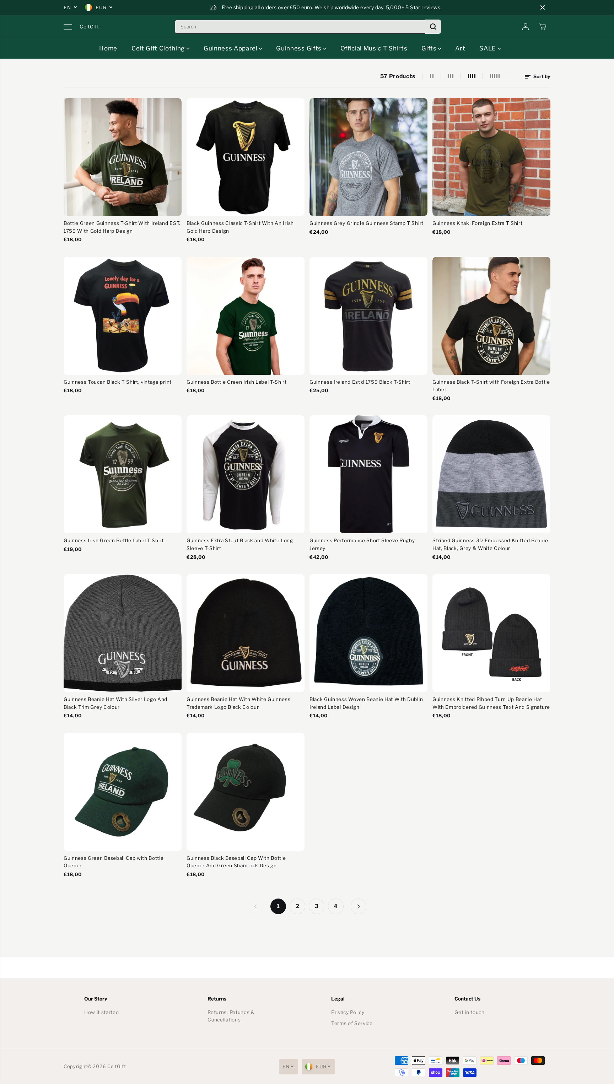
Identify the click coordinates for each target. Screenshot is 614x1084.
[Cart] (542, 26)
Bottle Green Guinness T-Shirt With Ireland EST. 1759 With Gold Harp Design (122, 227)
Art (460, 48)
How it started (101, 1012)
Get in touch (469, 1012)
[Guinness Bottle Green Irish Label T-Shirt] (246, 316)
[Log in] (525, 26)
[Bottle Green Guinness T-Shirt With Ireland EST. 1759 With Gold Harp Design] (123, 157)
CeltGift (116, 1066)
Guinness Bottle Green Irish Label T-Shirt (237, 382)
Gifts (429, 48)
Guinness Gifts (299, 48)
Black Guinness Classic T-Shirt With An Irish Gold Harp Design (240, 227)
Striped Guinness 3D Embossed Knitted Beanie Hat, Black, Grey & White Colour (490, 544)
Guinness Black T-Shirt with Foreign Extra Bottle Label (491, 386)
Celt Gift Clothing (159, 48)
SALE (488, 48)
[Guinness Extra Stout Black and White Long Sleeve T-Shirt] (246, 474)
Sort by (541, 76)
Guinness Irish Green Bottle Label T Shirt (114, 540)
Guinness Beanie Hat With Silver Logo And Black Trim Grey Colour (115, 703)
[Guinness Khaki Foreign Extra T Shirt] (491, 157)
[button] (68, 27)
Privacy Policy (348, 1012)
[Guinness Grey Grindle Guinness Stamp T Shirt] (368, 157)
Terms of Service (352, 1023)
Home (108, 48)
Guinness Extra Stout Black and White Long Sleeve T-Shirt (240, 544)
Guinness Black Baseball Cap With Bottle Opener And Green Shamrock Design (236, 862)
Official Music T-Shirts (374, 48)
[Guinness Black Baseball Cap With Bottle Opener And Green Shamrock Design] (246, 792)
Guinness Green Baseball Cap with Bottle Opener (113, 862)
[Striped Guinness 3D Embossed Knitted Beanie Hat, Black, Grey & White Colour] (491, 474)
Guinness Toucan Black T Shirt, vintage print (118, 382)
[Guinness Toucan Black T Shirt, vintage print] (123, 316)
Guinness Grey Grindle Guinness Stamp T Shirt (366, 223)
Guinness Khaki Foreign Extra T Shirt (477, 223)
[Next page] (358, 906)
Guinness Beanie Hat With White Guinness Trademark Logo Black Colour (238, 703)
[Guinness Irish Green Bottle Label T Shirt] (123, 474)
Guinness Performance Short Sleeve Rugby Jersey (362, 544)
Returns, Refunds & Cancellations (231, 1016)
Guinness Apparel (231, 48)
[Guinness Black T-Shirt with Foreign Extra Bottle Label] (491, 316)
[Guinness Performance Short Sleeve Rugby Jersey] (368, 474)
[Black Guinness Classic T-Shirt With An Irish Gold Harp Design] (246, 157)
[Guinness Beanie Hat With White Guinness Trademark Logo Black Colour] (246, 633)
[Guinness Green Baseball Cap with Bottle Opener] (123, 792)
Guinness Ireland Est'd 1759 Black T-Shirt (359, 382)
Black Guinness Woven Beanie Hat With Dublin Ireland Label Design (366, 703)
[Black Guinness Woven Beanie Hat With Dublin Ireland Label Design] (368, 633)
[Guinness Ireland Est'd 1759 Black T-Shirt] (368, 316)
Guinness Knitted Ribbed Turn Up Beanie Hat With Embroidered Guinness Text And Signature (491, 703)
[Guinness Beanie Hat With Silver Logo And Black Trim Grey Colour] (123, 633)
